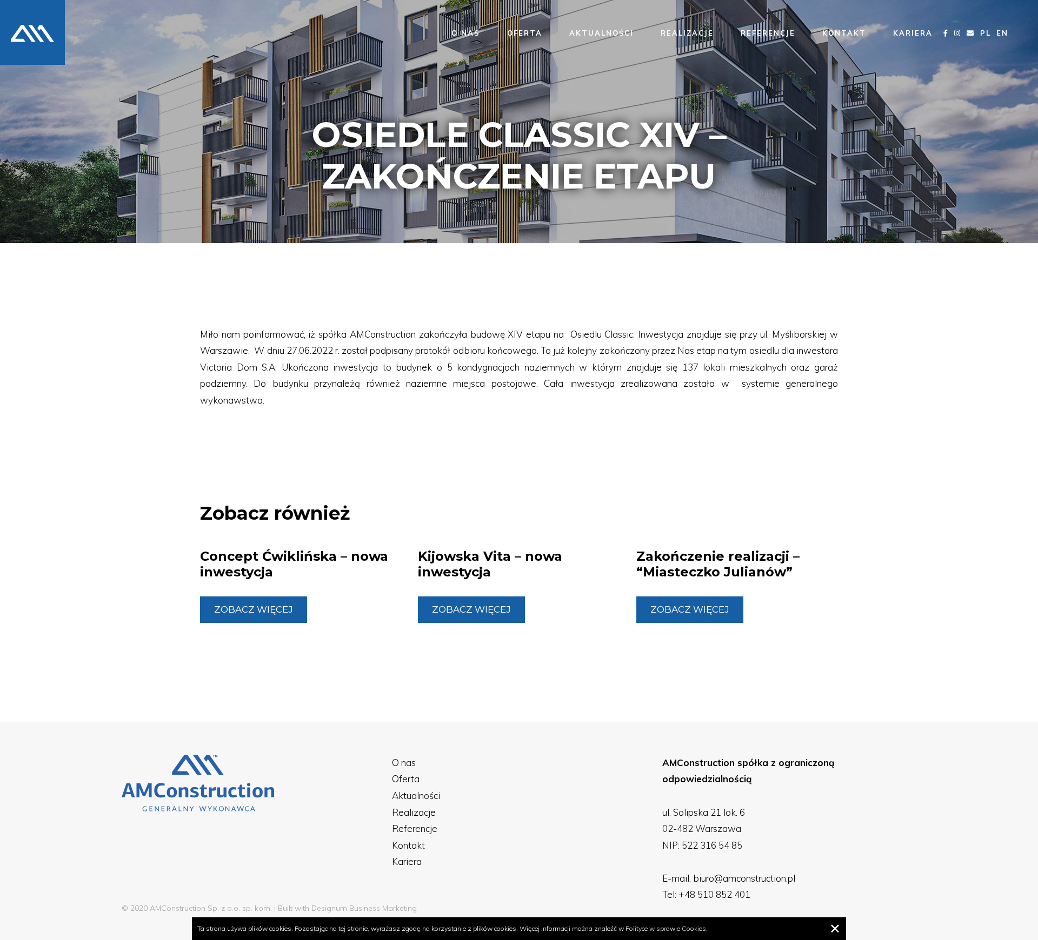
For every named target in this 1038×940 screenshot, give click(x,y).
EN (1002, 33)
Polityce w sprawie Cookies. (667, 928)
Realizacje (687, 33)
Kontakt (844, 33)
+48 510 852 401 (714, 894)
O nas (465, 33)
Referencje (768, 33)
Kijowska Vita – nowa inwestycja (490, 564)
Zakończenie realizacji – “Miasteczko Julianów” (718, 564)
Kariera (913, 33)
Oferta (524, 33)
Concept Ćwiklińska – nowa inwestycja (294, 564)
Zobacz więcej (253, 609)
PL (985, 33)
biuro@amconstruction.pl (744, 878)
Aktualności (601, 33)
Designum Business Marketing (364, 908)
